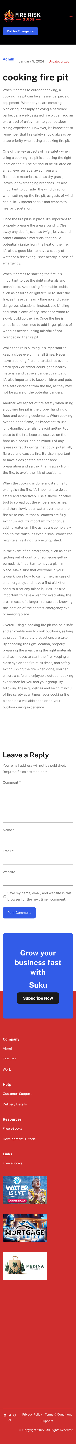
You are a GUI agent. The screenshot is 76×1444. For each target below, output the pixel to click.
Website (9, 872)
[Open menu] (71, 16)
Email (8, 851)
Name (9, 830)
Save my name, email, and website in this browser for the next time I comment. (39, 896)
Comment (12, 782)
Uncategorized (59, 61)
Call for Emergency (20, 31)
